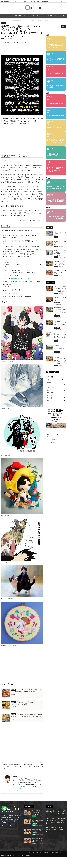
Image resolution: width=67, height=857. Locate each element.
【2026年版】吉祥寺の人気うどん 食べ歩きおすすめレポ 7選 (37, 812)
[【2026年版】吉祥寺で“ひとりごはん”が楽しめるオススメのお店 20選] (49, 263)
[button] (64, 16)
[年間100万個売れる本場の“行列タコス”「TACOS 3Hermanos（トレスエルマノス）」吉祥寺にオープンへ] (49, 309)
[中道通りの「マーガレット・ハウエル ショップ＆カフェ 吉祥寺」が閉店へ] (49, 347)
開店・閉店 (18, 16)
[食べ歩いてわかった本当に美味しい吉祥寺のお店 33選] (49, 243)
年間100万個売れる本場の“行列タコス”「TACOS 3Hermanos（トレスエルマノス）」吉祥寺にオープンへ (60, 311)
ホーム (2, 20)
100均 (43, 16)
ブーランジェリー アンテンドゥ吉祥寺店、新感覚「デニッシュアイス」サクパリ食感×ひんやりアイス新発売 (60, 336)
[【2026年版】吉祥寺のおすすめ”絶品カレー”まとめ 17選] (49, 272)
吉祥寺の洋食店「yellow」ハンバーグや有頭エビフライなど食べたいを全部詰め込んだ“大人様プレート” (60, 360)
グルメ (25, 16)
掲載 (25, 1)
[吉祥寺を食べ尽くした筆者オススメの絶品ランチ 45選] (49, 233)
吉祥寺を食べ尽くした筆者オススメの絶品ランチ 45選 (60, 234)
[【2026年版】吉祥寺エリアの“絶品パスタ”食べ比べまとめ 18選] (27, 831)
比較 (38, 16)
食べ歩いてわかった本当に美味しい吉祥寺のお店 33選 (60, 243)
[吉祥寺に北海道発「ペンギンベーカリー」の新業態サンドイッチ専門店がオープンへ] (49, 322)
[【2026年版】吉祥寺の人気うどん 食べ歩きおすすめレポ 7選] (27, 812)
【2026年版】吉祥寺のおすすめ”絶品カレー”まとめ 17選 (60, 272)
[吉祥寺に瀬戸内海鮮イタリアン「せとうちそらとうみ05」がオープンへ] (49, 299)
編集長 (2, 38)
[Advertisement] (22, 50)
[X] (64, 1)
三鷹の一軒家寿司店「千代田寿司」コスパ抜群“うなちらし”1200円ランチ (11, 766)
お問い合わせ (45, 1)
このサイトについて (18, 1)
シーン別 (32, 16)
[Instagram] (61, 1)
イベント (8, 20)
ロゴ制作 (39, 1)
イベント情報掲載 (31, 1)
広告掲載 (49, 436)
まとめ (10, 16)
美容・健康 (49, 16)
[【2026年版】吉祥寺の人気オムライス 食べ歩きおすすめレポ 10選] (27, 821)
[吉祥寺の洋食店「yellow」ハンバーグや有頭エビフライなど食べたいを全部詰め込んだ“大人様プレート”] (49, 358)
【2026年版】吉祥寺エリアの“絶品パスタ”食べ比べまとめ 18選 (37, 831)
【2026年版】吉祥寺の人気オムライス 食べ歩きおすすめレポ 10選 (37, 822)
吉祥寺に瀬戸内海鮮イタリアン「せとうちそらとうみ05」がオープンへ (60, 299)
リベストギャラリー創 (13, 241)
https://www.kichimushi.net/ (19, 278)
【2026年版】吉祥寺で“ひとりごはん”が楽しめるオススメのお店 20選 (60, 263)
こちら (11, 286)
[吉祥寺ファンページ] (33, 8)
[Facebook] (58, 1)
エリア (55, 16)
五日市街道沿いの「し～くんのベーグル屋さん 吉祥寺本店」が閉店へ (33, 766)
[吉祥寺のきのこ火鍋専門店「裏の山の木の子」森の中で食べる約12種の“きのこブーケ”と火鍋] (49, 288)
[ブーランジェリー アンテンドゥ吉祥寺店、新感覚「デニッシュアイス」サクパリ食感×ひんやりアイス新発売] (49, 334)
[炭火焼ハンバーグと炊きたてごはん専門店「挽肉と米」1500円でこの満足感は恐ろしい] (49, 252)
